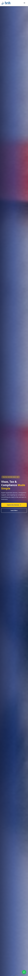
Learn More (14, 510)
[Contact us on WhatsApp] (24, 972)
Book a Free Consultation (13, 505)
